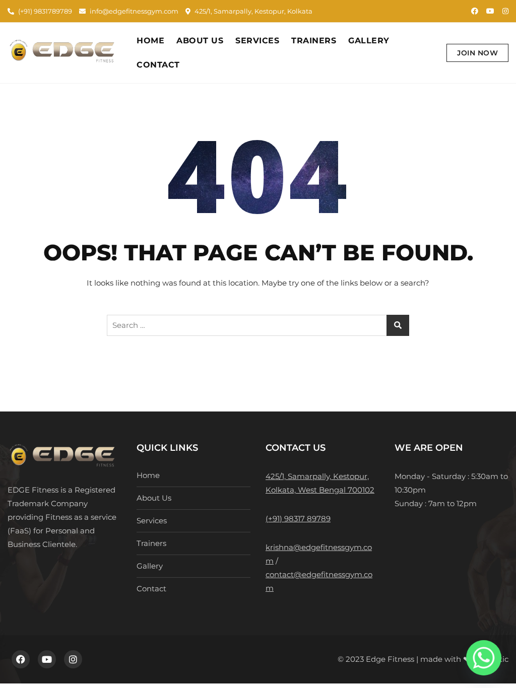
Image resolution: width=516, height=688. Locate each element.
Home (150, 40)
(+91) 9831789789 (44, 11)
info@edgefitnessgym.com (133, 11)
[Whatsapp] (483, 657)
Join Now (477, 52)
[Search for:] (258, 325)
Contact (158, 65)
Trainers (313, 40)
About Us (199, 40)
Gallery (369, 40)
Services (257, 40)
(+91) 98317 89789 (298, 518)
